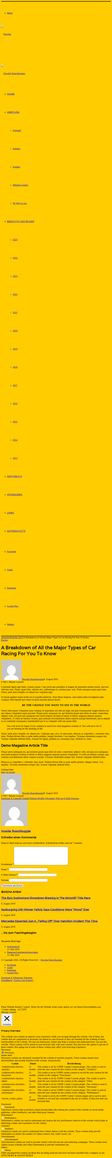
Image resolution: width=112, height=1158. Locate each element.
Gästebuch (14, 476)
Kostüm (16, 167)
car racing (10, 772)
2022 (15, 294)
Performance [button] (7, 1115)
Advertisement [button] (8, 1136)
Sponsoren (14, 494)
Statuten (16, 148)
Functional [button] (6, 1104)
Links (10, 512)
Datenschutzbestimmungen (22, 952)
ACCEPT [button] (22, 1009)
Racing (4, 640)
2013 (15, 458)
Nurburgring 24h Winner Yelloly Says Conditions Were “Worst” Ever (45, 909)
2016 (15, 403)
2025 (15, 239)
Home (11, 94)
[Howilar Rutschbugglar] (8, 52)
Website (4, 880)
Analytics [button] (5, 1125)
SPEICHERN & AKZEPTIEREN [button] (17, 1155)
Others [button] (4, 1147)
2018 (15, 367)
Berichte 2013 (16, 637)
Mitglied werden (20, 185)
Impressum (13, 946)
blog (3, 772)
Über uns (13, 112)
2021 (15, 312)
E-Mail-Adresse (9, 875)
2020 (15, 330)
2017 (15, 385)
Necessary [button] (6, 1049)
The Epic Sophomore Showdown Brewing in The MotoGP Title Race (45, 898)
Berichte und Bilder (20, 221)
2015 (15, 422)
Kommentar (7, 864)
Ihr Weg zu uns (20, 203)
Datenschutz (16, 531)
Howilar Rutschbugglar (33, 679)
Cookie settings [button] (9, 1009)
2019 (15, 349)
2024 (15, 258)
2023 (15, 276)
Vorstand (17, 130)
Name (4, 869)
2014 (15, 440)
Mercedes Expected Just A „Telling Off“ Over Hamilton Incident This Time (49, 921)
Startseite (5, 637)
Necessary (9, 1052)
